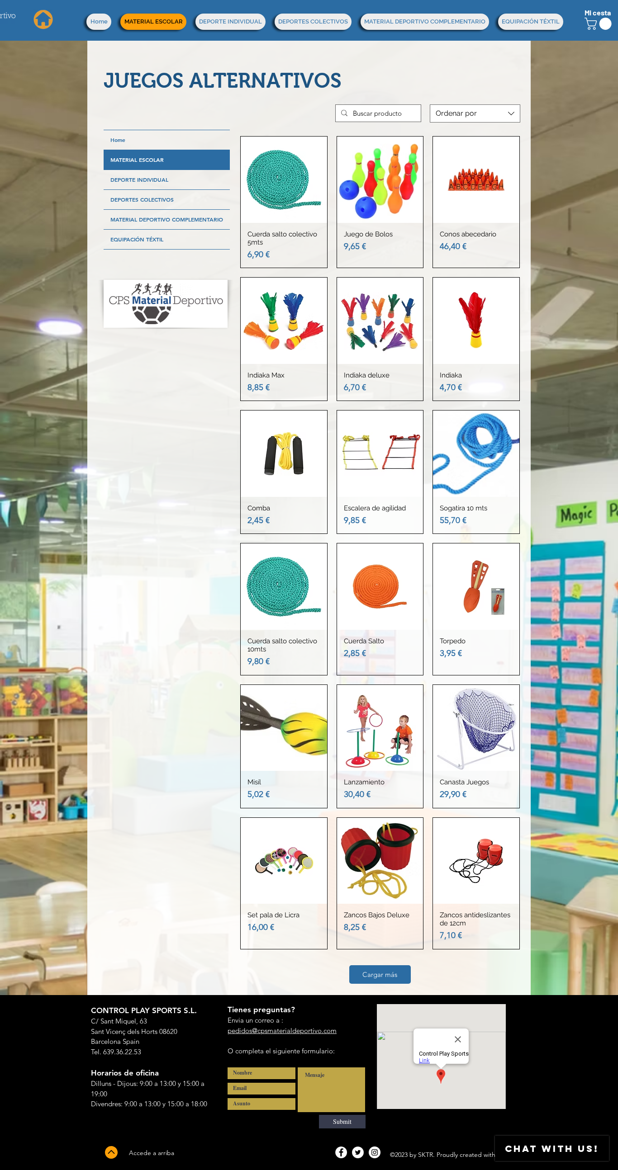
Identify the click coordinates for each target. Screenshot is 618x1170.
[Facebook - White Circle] (341, 1152)
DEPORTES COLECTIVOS (142, 199)
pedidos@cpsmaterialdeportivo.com (282, 1030)
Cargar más (379, 974)
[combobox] (475, 113)
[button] (599, 24)
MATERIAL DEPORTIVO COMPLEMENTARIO (166, 219)
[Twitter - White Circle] (358, 1152)
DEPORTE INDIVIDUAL (139, 179)
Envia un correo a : (255, 1020)
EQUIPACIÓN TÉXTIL (136, 239)
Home (117, 139)
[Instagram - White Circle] (374, 1152)
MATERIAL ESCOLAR (137, 159)
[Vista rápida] (284, 180)
